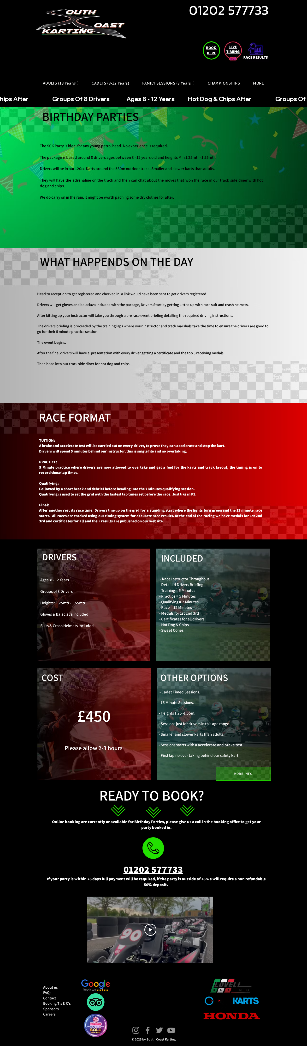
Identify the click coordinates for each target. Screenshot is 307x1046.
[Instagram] (136, 1030)
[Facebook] (147, 1030)
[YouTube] (171, 1030)
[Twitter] (159, 1030)
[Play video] (150, 930)
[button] (60, 83)
